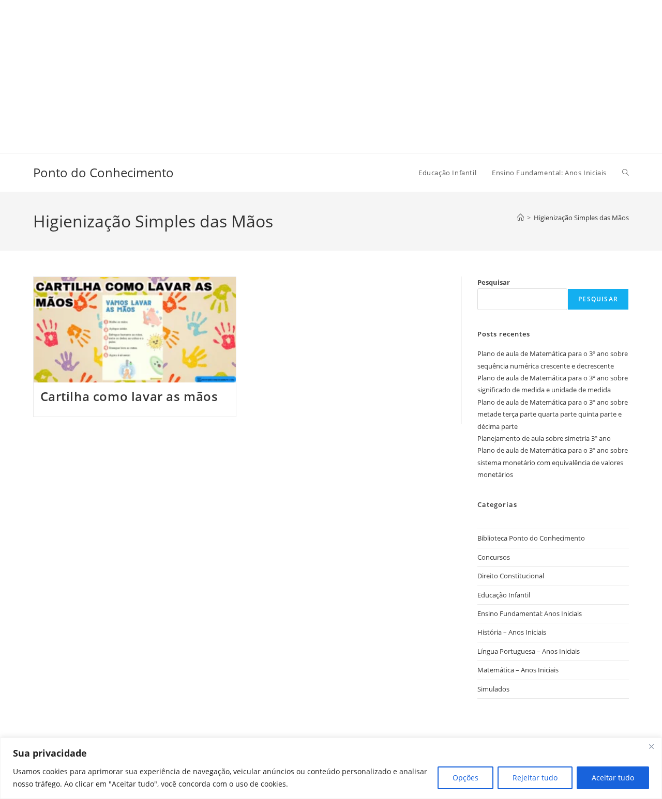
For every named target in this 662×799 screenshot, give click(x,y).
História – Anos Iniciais (511, 632)
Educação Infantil (503, 595)
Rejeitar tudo (535, 777)
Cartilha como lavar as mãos (129, 396)
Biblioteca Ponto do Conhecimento (531, 538)
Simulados (493, 689)
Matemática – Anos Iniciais (518, 669)
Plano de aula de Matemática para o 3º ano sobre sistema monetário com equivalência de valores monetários (552, 462)
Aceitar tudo (613, 777)
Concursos (493, 557)
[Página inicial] (520, 217)
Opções (465, 777)
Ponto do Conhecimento (103, 172)
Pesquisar (493, 282)
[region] (331, 768)
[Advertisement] (310, 72)
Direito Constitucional (510, 575)
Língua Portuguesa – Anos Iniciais (528, 651)
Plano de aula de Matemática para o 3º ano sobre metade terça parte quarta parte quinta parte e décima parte (552, 414)
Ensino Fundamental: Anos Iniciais (529, 613)
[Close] (651, 746)
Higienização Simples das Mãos (581, 217)
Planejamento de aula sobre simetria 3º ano (544, 438)
